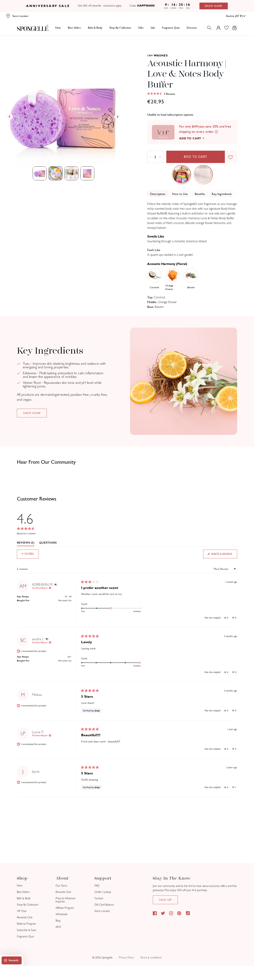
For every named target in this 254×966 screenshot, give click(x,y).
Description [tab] (157, 194)
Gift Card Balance (104, 904)
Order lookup (102, 892)
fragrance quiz (171, 27)
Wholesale (61, 914)
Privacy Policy (126, 957)
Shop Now (213, 6)
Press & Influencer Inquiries (66, 900)
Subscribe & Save (26, 930)
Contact (98, 898)
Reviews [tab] (25, 543)
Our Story (61, 885)
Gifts (140, 27)
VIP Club (21, 911)
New (58, 27)
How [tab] (180, 194)
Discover (192, 27)
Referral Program (26, 923)
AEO (58, 927)
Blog (58, 920)
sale (153, 27)
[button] (161, 93)
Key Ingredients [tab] (222, 194)
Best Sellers (23, 892)
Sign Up (165, 899)
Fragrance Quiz (25, 936)
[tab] (40, 173)
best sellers (74, 27)
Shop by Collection (120, 27)
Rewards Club (24, 917)
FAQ (96, 885)
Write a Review (224, 555)
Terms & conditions (151, 957)
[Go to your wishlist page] (229, 27)
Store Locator (102, 911)
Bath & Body (95, 27)
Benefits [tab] (200, 194)
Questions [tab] (48, 543)
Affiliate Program (65, 908)
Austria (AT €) (234, 15)
